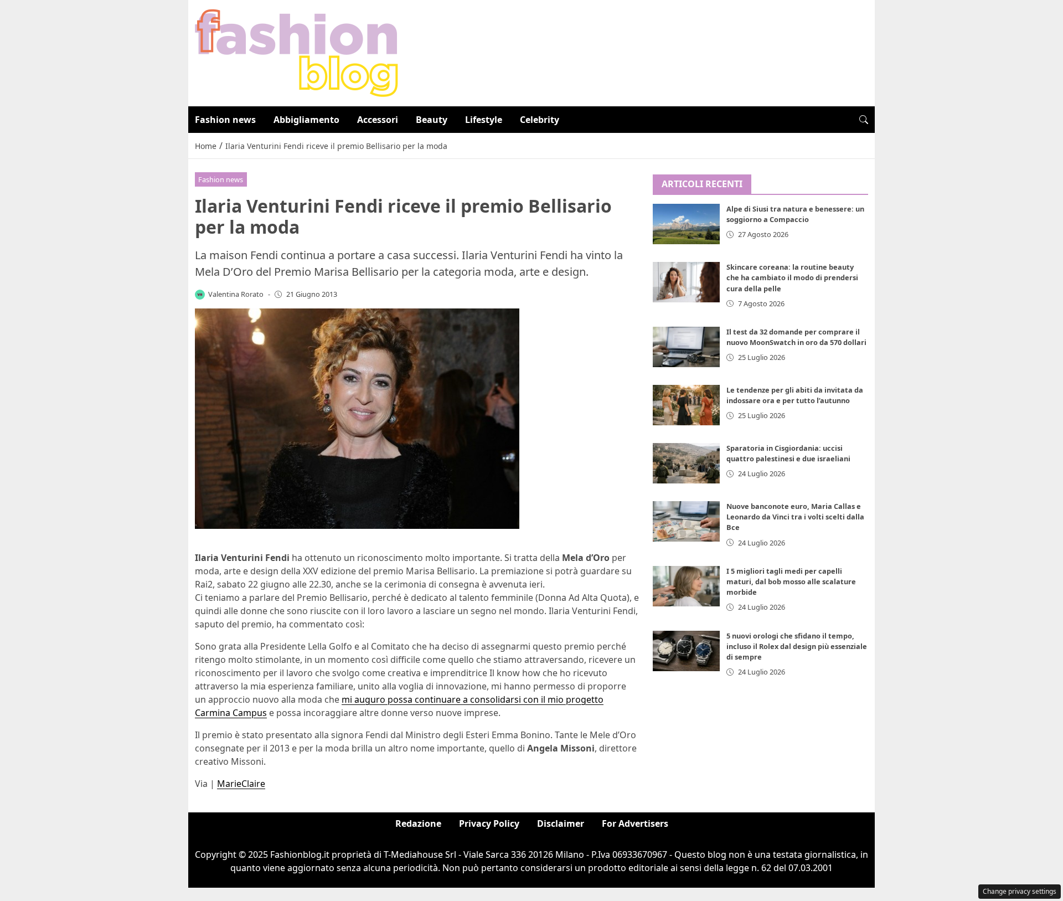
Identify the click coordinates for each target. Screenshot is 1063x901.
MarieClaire (241, 784)
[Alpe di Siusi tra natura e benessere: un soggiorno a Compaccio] (686, 224)
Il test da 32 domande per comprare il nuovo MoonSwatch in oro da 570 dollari (796, 337)
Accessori (377, 120)
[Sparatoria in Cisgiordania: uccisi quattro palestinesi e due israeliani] (686, 463)
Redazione (418, 823)
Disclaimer (560, 823)
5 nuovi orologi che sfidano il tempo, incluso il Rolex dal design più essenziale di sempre (796, 646)
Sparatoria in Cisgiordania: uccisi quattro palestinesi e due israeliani (788, 453)
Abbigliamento (306, 120)
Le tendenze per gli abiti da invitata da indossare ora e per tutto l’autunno (794, 395)
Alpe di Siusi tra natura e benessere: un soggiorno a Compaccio (795, 214)
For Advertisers (635, 823)
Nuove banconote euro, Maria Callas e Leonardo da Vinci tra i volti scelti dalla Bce (795, 517)
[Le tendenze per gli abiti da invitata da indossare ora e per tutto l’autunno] (686, 405)
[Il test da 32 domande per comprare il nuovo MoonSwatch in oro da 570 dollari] (686, 347)
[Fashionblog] (296, 52)
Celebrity (539, 120)
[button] (863, 119)
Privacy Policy (489, 823)
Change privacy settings (1019, 891)
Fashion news (225, 120)
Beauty (431, 120)
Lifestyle (483, 120)
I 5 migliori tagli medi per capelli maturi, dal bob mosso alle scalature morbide (791, 581)
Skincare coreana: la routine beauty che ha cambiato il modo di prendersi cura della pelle (792, 278)
